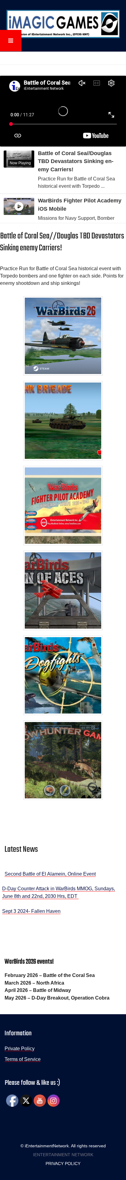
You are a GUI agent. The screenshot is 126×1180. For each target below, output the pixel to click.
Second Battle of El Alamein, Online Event (50, 874)
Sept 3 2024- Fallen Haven (31, 911)
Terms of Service (23, 1059)
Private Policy (20, 1048)
